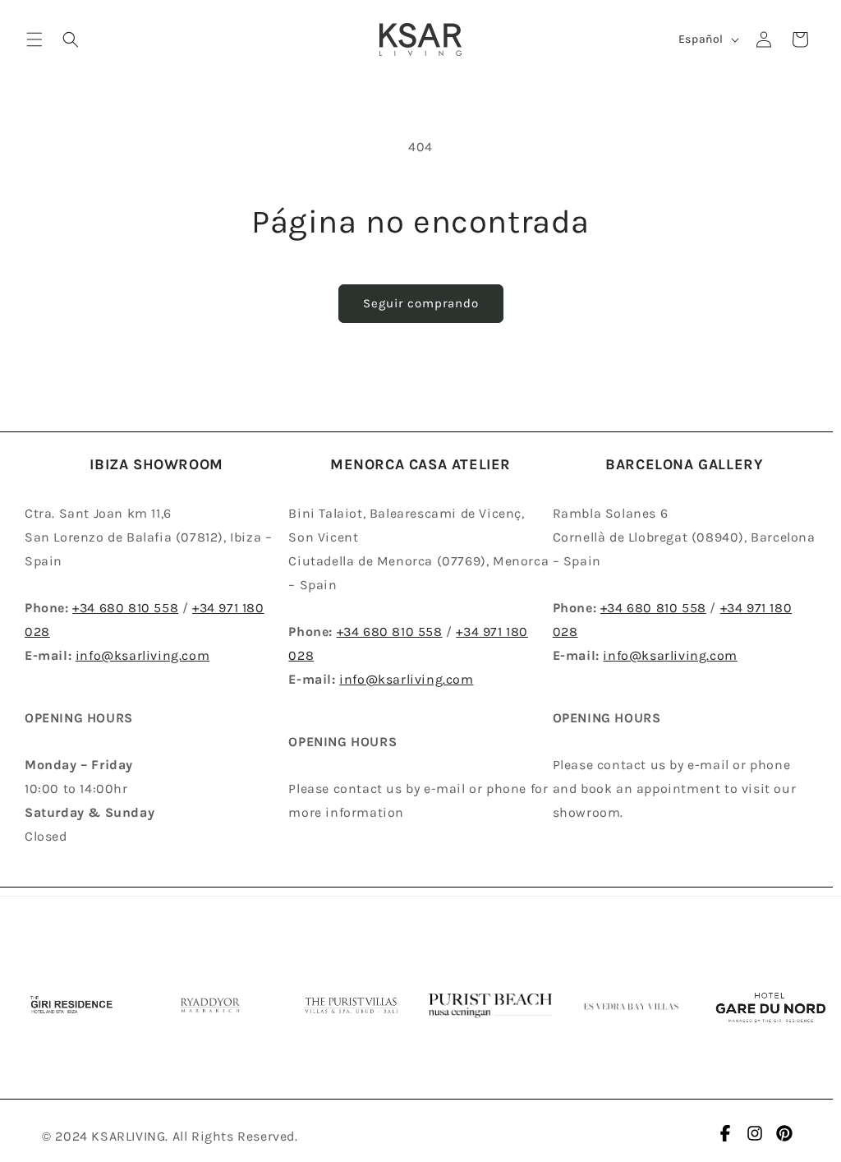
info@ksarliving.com (142, 655)
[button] (34, 39)
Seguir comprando (421, 303)
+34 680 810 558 (125, 608)
